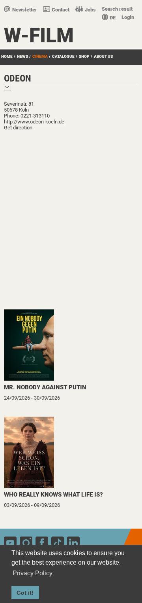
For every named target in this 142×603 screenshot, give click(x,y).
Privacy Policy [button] (32, 573)
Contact (60, 10)
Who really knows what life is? (53, 494)
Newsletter (24, 10)
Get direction (18, 128)
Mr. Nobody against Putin (45, 387)
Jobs (90, 10)
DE (113, 18)
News (22, 56)
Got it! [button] (25, 593)
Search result (117, 9)
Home (7, 56)
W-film (39, 35)
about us (103, 56)
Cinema (40, 56)
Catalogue (63, 56)
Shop (84, 56)
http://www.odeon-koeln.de (34, 122)
